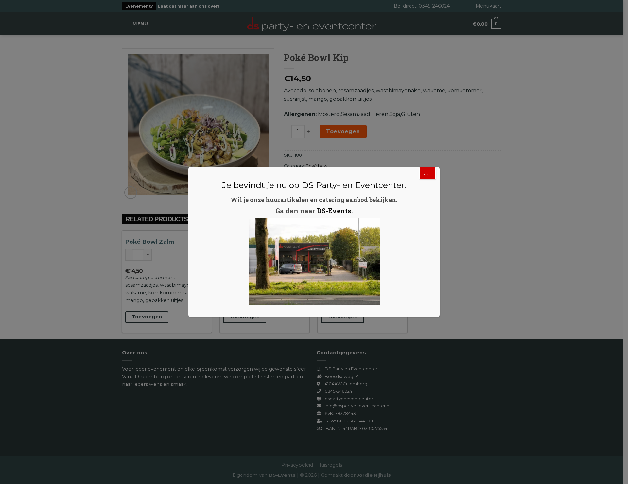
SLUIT (427, 173)
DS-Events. (335, 210)
